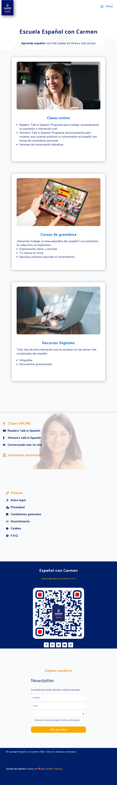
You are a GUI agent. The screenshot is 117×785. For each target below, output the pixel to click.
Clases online (58, 117)
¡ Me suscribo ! (59, 729)
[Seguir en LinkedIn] (58, 644)
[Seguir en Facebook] (46, 644)
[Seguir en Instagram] (52, 644)
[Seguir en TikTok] (70, 644)
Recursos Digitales (58, 342)
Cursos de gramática (58, 234)
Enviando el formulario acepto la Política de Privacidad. (57, 720)
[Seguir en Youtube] (64, 644)
